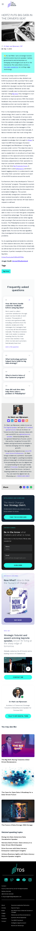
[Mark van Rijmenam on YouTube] (18, 879)
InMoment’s (20, 169)
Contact (4, 921)
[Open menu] (3, 4)
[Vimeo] (19, 420)
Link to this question (12, 347)
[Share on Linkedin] (20, 487)
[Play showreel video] (18, 665)
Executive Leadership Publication (20, 905)
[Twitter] (8, 420)
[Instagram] (23, 420)
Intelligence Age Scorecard (18, 923)
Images (3, 913)
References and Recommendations (21, 915)
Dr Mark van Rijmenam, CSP (13, 46)
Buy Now (18, 620)
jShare (30, 140)
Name (8, 546)
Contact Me (18, 677)
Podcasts (4, 918)
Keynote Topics (15, 908)
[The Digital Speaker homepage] (12, 4)
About (3, 905)
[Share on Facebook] (27, 487)
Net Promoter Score (20, 166)
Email (7, 555)
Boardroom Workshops (17, 925)
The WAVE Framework (17, 920)
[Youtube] (16, 420)
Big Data (15, 94)
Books (3, 910)
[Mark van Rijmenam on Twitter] (12, 879)
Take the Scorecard (18, 517)
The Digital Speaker (10, 427)
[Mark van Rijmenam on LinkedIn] (6, 879)
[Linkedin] (12, 420)
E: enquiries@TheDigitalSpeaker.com (11, 896)
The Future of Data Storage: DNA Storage (17, 825)
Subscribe (18, 565)
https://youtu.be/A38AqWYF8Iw (13, 257)
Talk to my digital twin (18, 716)
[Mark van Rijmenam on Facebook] (24, 879)
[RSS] (27, 420)
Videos (3, 916)
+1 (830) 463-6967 (23, 476)
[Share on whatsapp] (31, 487)
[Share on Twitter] (24, 487)
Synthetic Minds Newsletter (18, 917)
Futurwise (14, 467)
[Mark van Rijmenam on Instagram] (30, 879)
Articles (4, 908)
